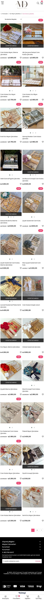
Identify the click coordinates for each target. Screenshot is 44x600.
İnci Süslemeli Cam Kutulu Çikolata (9, 432)
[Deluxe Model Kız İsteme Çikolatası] (11, 202)
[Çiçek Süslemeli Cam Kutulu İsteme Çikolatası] (11, 244)
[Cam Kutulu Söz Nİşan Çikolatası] (33, 76)
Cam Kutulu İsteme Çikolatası (10, 515)
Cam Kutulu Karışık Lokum (31, 305)
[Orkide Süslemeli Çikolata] (33, 328)
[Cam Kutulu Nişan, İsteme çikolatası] (11, 34)
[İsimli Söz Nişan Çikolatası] (33, 497)
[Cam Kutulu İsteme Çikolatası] (11, 497)
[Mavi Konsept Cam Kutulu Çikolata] (33, 370)
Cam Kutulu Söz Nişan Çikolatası (7, 95)
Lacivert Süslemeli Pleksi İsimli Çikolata (10, 306)
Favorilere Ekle (21, 57)
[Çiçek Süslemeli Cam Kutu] (33, 202)
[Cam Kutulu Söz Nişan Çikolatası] (11, 76)
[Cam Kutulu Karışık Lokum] (33, 286)
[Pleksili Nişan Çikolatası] (33, 413)
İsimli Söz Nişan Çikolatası (31, 515)
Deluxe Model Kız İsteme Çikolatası (8, 222)
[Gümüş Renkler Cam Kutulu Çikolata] (33, 118)
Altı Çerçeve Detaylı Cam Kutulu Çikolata (31, 53)
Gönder (38, 561)
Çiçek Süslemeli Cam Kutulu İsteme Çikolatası (10, 264)
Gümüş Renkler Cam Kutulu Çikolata (31, 138)
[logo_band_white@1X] (22, 586)
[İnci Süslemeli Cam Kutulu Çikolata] (11, 413)
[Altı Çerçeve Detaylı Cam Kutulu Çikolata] (33, 34)
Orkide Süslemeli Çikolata (31, 347)
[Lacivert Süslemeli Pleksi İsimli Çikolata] (11, 286)
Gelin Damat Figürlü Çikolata (10, 179)
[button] (9, 49)
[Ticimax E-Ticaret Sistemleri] (22, 593)
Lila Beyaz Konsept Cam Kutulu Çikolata (32, 180)
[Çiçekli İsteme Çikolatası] (11, 370)
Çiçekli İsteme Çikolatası (8, 389)
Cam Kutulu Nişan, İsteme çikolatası (9, 53)
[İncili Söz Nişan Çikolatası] (11, 118)
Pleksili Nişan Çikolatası (30, 431)
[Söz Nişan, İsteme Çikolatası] (11, 328)
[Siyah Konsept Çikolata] (33, 455)
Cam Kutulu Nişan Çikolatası (10, 473)
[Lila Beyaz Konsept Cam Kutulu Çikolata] (33, 160)
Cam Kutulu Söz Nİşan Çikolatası (29, 95)
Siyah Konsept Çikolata (30, 473)
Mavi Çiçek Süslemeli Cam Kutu (31, 264)
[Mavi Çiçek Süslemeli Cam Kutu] (33, 244)
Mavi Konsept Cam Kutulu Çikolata (31, 390)
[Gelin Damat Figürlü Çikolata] (11, 160)
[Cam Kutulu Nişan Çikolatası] (11, 455)
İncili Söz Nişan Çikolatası (9, 137)
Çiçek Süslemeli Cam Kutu (31, 221)
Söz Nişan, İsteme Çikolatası (10, 347)
